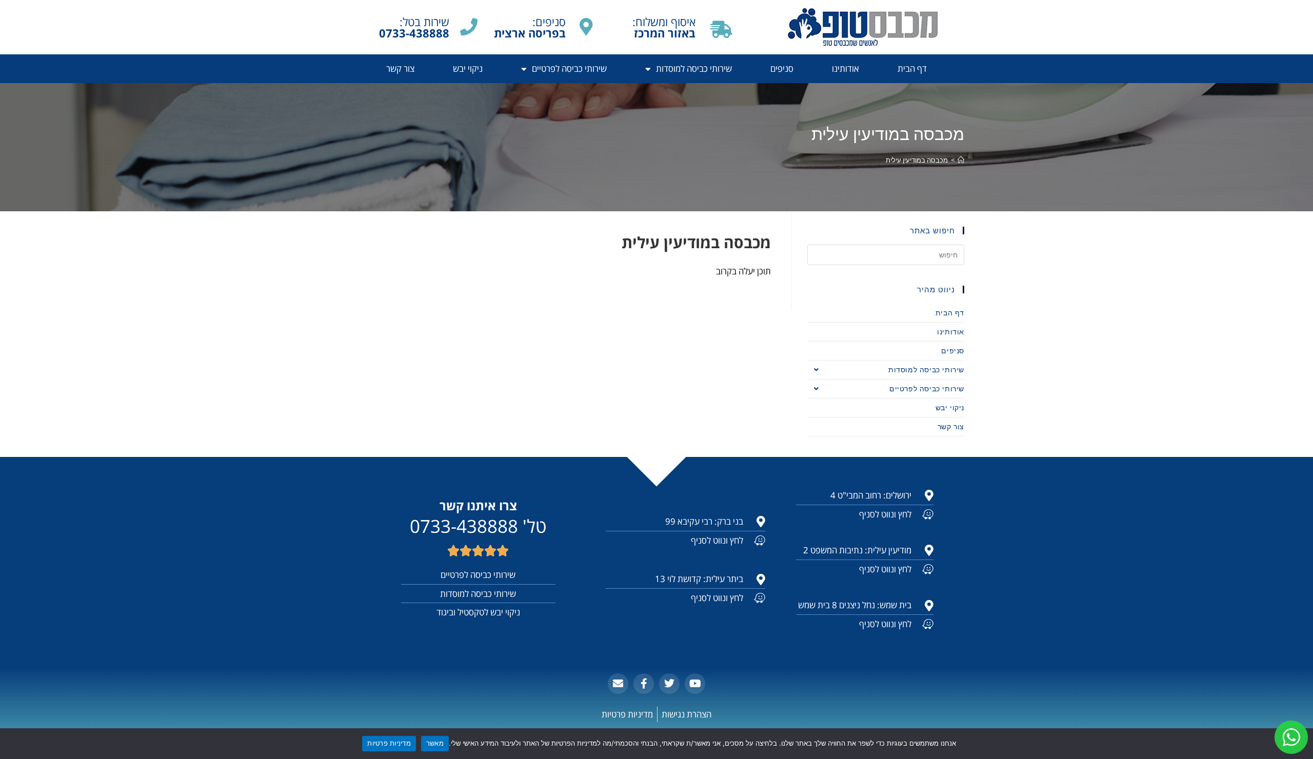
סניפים (781, 68)
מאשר (435, 743)
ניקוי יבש (468, 68)
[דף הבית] (961, 160)
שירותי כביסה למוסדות (694, 68)
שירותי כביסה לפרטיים (569, 68)
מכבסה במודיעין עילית (917, 160)
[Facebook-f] (643, 683)
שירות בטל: (414, 27)
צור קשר (400, 68)
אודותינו (845, 68)
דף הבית (912, 68)
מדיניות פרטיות (389, 743)
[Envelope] (618, 683)
